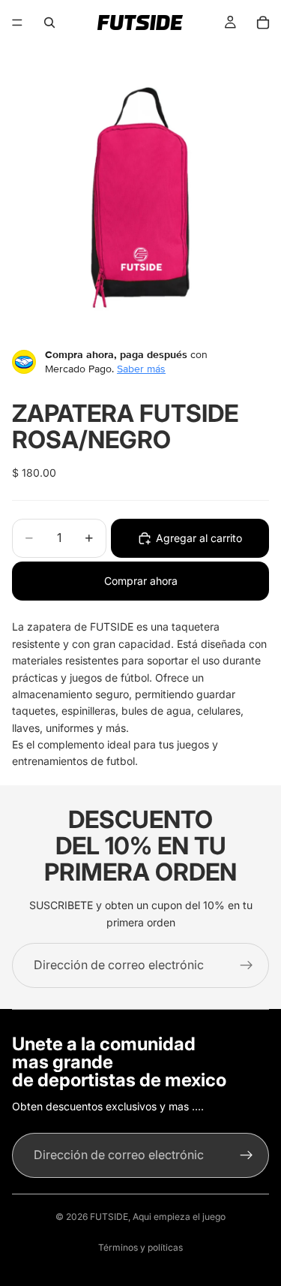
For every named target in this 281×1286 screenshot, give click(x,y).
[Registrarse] (246, 965)
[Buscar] (49, 22)
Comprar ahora (141, 580)
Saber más (141, 368)
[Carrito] (263, 22)
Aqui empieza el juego (179, 1216)
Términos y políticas (140, 1247)
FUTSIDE (109, 1216)
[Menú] (17, 22)
